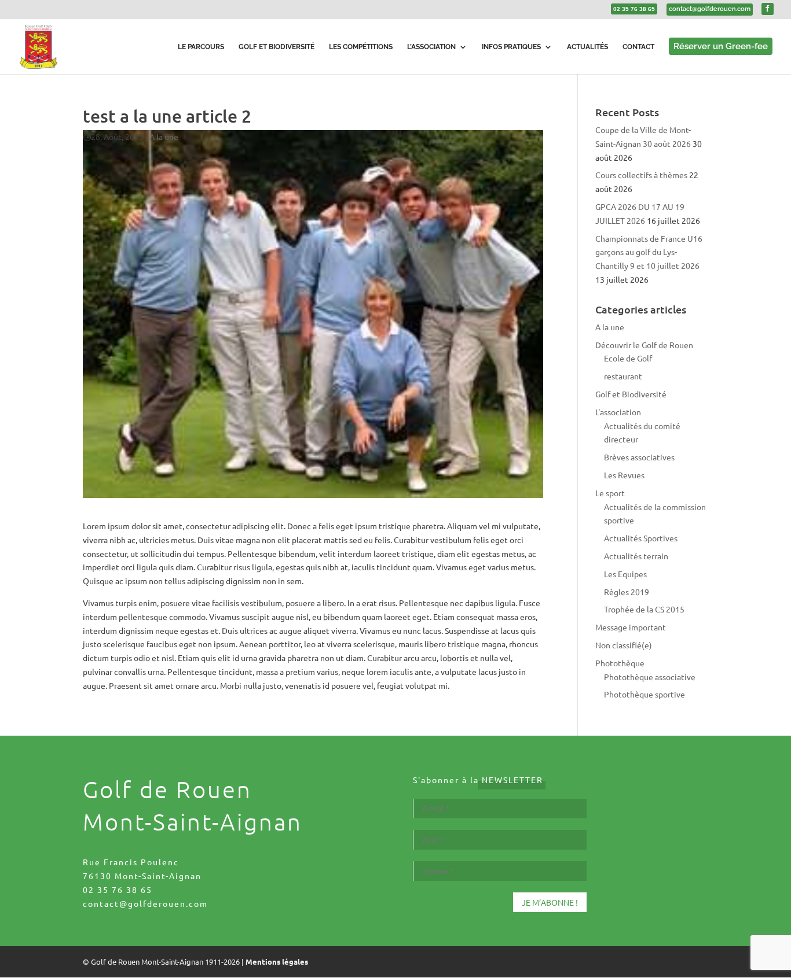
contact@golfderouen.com (145, 903)
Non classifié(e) (623, 645)
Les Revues (624, 475)
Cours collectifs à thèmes (641, 174)
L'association (618, 412)
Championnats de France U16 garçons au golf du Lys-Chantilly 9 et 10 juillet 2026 (648, 252)
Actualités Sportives (641, 538)
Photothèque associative (649, 676)
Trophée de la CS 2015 (644, 609)
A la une (163, 136)
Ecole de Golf (628, 358)
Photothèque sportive (644, 694)
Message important (630, 627)
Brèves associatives (639, 457)
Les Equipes (625, 574)
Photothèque (619, 663)
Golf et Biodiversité (631, 394)
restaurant (623, 376)
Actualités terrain (636, 556)
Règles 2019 (626, 591)
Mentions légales (277, 961)
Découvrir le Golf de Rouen (644, 344)
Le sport (610, 493)
